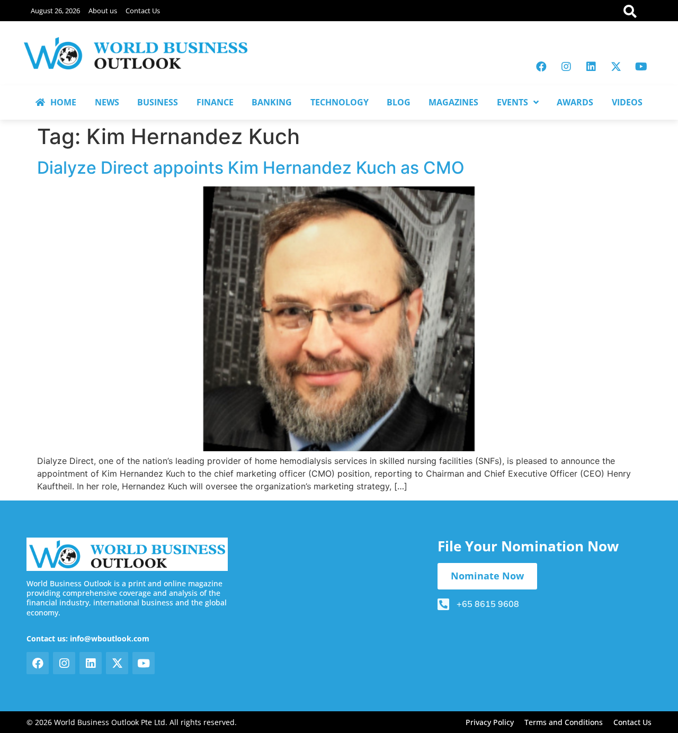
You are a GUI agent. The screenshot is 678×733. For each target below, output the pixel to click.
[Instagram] (566, 66)
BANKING (272, 102)
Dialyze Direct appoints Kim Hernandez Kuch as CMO (251, 167)
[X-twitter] (616, 66)
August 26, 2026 (55, 10)
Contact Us (143, 10)
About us (102, 10)
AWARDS (575, 102)
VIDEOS (627, 102)
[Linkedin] (591, 66)
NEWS (107, 102)
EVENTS (512, 102)
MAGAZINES (453, 102)
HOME (63, 102)
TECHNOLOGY (339, 102)
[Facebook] (541, 66)
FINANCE (215, 102)
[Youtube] (641, 66)
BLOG (399, 102)
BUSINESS (157, 102)
